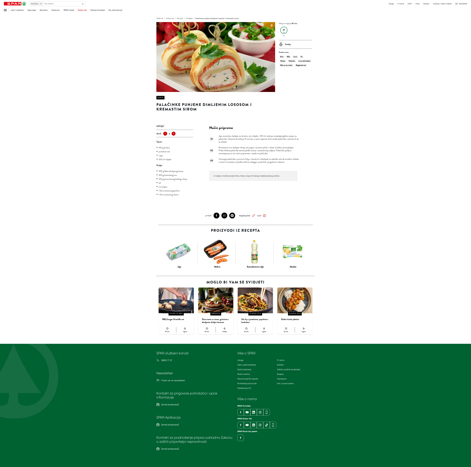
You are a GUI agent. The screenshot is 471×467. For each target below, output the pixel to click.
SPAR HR (159, 18)
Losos (295, 56)
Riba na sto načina (286, 65)
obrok (158, 133)
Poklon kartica (243, 374)
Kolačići (280, 365)
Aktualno (44, 10)
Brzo (281, 56)
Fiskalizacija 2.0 (244, 388)
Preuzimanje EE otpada (247, 379)
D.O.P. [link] (410, 4)
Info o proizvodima (285, 383)
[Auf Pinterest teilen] (232, 215)
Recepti (180, 18)
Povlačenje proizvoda (247, 383)
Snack (160, 97)
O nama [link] (401, 4)
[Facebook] (240, 412)
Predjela (189, 18)
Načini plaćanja (244, 369)
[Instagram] (260, 412)
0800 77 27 (166, 360)
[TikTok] (266, 425)
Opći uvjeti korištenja (246, 365)
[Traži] (83, 3)
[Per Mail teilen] (224, 215)
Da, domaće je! (115, 10)
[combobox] (37, 4)
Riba (288, 56)
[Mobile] (266, 412)
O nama (280, 360)
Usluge (240, 360)
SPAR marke (69, 10)
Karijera (280, 374)
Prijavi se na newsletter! (173, 380)
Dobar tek (82, 10)
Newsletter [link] (463, 4)
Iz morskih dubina (304, 61)
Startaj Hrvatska (97, 10)
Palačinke (292, 61)
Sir (302, 56)
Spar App (32, 10)
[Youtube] (247, 412)
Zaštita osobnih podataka (288, 369)
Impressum (282, 379)
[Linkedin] (253, 412)
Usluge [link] (391, 4)
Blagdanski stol (301, 65)
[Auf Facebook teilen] (216, 215)
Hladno (282, 61)
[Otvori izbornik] (6, 10)
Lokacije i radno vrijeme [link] (442, 4)
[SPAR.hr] (15, 3)
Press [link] (418, 4)
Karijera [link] (426, 4)
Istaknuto (55, 10)
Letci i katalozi (17, 10)
